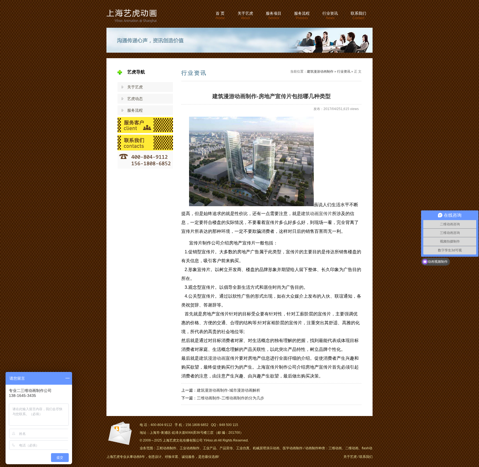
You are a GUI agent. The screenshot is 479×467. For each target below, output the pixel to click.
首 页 (220, 15)
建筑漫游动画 (212, 358)
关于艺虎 (245, 15)
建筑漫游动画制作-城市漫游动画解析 (228, 390)
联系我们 (358, 15)
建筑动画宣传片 (316, 213)
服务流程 (302, 15)
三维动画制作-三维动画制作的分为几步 (230, 398)
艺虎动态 (135, 98)
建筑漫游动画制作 (320, 71)
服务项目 (273, 15)
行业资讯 (330, 15)
